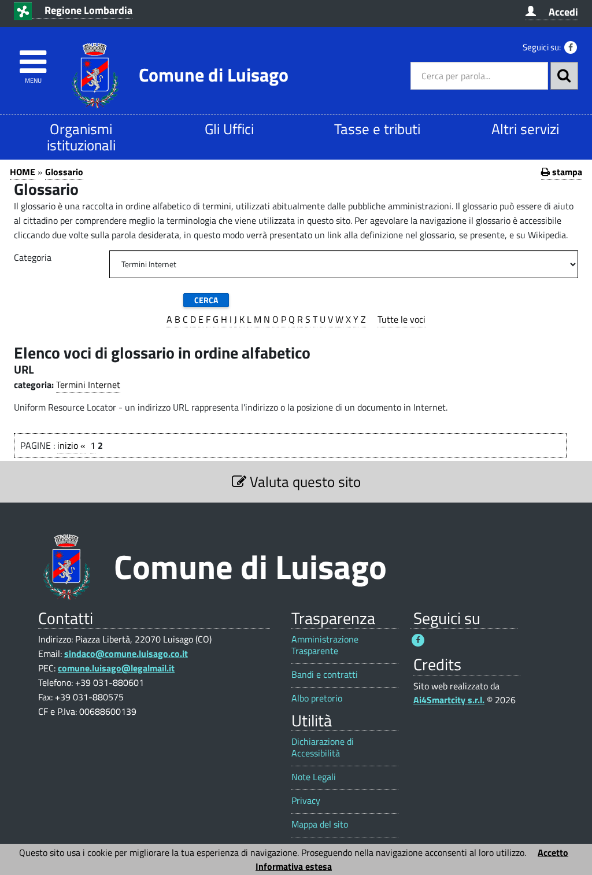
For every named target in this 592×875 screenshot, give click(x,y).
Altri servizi (525, 128)
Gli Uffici (229, 128)
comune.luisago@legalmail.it (116, 668)
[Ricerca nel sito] (564, 76)
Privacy (305, 800)
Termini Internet (88, 385)
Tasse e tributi (377, 128)
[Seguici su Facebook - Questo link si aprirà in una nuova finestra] (570, 47)
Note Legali (313, 776)
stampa (566, 172)
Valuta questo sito (303, 481)
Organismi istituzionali (81, 136)
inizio (67, 445)
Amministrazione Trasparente (324, 645)
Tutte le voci (402, 319)
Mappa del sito (319, 824)
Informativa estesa (294, 866)
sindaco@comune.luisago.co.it (126, 653)
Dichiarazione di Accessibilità (322, 747)
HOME (22, 172)
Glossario (64, 172)
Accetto (553, 852)
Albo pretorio (316, 698)
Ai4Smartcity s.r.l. (448, 700)
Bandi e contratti (324, 674)
